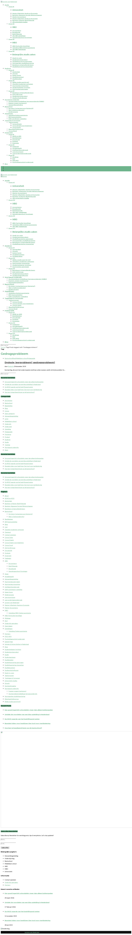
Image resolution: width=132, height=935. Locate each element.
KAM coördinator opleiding (17, 119)
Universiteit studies (11, 681)
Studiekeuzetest (18, 77)
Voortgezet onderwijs (12, 99)
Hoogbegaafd (17, 148)
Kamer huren (16, 75)
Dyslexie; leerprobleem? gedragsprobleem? (30, 362)
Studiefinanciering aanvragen (22, 61)
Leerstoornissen (17, 152)
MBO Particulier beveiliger (21, 46)
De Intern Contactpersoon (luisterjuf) (21, 108)
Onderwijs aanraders (11, 623)
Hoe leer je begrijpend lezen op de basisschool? (20, 392)
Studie (7, 5)
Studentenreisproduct (19, 59)
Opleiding (8, 429)
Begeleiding (8, 406)
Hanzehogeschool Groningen (22, 37)
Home (3, 347)
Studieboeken (17, 79)
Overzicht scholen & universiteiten (16, 169)
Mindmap (15, 157)
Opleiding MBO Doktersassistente (23, 48)
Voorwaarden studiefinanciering (23, 63)
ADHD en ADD (16, 136)
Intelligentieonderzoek (20, 150)
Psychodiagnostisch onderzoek (22, 162)
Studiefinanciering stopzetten (22, 66)
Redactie (11, 366)
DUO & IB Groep (17, 94)
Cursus (7, 411)
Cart (6, 527)
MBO (6, 610)
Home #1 (11, 6)
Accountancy (16, 30)
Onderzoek (8, 426)
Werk (6, 450)
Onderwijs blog (10, 167)
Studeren (8, 68)
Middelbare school (21, 358)
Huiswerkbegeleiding (16, 105)
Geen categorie (10, 413)
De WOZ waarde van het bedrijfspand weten (19, 387)
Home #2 (11, 24)
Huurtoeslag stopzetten (20, 86)
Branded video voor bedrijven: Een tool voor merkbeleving (23, 389)
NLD (13, 159)
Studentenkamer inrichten (21, 87)
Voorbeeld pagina (10, 686)
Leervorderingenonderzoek (21, 153)
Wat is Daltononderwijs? (16, 110)
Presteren (8, 434)
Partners (7, 634)
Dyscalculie (16, 139)
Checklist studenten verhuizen (22, 84)
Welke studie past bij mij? (20, 82)
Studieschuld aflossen (19, 98)
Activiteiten (8, 400)
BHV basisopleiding (15, 117)
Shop (6, 647)
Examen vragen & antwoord (17, 103)
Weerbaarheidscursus (16, 129)
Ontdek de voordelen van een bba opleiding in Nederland (23, 384)
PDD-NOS (15, 160)
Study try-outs (17, 58)
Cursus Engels (17, 124)
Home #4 (11, 51)
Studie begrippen (10, 170)
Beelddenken (16, 138)
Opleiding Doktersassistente (18, 115)
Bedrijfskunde (17, 34)
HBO (6, 561)
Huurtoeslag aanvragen (20, 89)
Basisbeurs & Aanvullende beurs (23, 65)
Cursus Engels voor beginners (22, 125)
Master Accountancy (19, 17)
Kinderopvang (13, 112)
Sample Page (9, 642)
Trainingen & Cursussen (12, 120)
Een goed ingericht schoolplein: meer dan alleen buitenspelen (24, 382)
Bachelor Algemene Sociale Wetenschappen (27, 15)
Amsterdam (16, 72)
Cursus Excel (13, 131)
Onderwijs (8, 424)
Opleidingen (9, 113)
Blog (6, 164)
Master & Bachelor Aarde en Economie (25, 13)
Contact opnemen (10, 535)
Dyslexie (15, 141)
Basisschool (8, 106)
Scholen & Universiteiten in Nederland (17, 644)
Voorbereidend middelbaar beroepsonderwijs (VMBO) (26, 101)
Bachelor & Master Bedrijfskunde (23, 20)
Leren (6, 419)
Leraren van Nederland (12, 602)
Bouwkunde (16, 32)
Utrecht (15, 73)
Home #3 (11, 39)
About (7, 496)
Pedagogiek (9, 132)
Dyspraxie (15, 143)
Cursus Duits (16, 127)
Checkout (8, 532)
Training (7, 445)
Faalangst (15, 146)
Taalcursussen (13, 122)
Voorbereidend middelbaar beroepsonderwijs (23, 694)
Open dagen (8, 626)
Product (7, 437)
